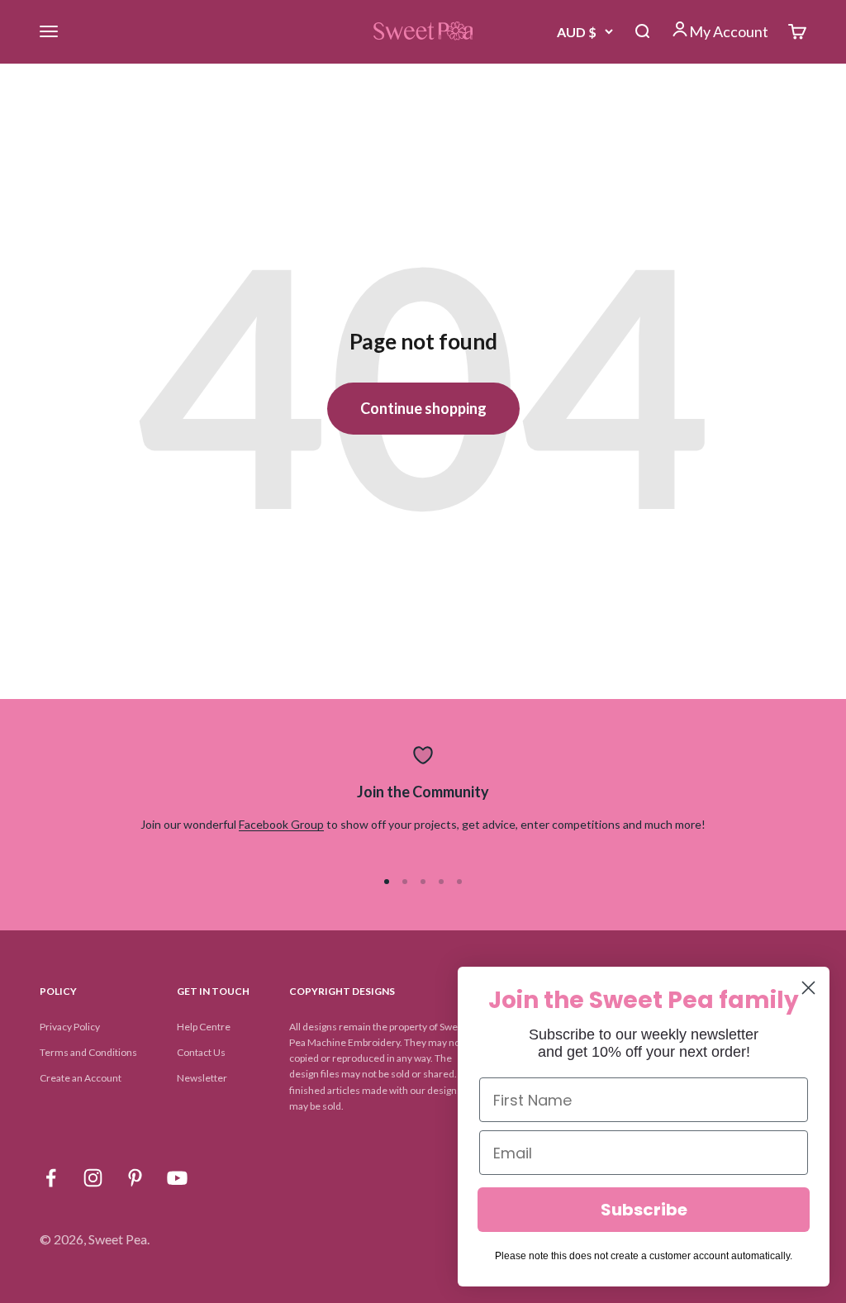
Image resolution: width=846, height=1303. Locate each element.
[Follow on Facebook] (51, 1178)
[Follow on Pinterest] (135, 1178)
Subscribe (644, 1209)
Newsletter (202, 1078)
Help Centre (204, 1026)
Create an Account (80, 1078)
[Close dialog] (808, 987)
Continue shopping (423, 408)
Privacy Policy (70, 1026)
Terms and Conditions (88, 1052)
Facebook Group (281, 824)
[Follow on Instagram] (93, 1178)
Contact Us (201, 1052)
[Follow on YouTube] (177, 1178)
